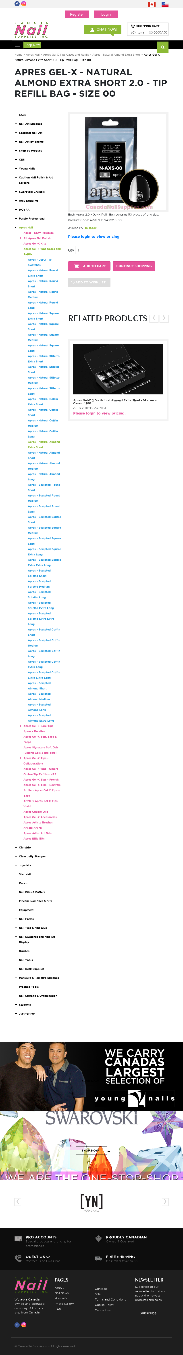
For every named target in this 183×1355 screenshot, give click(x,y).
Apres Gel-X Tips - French (40, 779)
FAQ (58, 1309)
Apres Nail (33, 54)
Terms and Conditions (110, 1299)
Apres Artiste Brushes (38, 822)
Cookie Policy (104, 1304)
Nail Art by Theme (31, 141)
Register (77, 14)
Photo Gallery (64, 1303)
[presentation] (154, 319)
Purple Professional (32, 218)
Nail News (62, 1292)
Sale (98, 1294)
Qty (71, 250)
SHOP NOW (90, 1081)
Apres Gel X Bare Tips (38, 726)
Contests (101, 1288)
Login (106, 14)
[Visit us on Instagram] (24, 1325)
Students (25, 1004)
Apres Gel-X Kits (34, 243)
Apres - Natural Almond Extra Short (116, 54)
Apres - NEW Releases (38, 232)
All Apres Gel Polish (36, 238)
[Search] (162, 47)
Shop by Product (30, 150)
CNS (22, 159)
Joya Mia (25, 865)
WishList (117, 390)
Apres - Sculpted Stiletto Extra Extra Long (41, 619)
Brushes (24, 951)
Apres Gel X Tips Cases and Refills (66, 54)
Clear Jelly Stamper (32, 856)
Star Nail (25, 874)
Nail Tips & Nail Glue (33, 927)
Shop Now (32, 45)
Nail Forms (26, 918)
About (59, 1287)
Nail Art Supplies (30, 123)
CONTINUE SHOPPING (134, 266)
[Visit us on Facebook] (18, 1325)
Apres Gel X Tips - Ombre (40, 768)
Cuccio (23, 883)
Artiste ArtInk (32, 827)
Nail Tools (26, 960)
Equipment (26, 910)
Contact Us (102, 1310)
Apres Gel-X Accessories (40, 817)
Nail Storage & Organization (38, 995)
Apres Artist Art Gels (37, 833)
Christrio (25, 847)
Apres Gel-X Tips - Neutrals (41, 784)
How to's (61, 1298)
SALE (22, 114)
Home (18, 54)
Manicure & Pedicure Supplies (39, 977)
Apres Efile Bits (34, 838)
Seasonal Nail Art (30, 132)
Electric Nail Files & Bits (35, 901)
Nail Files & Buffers (32, 892)
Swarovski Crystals (32, 191)
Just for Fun (27, 1013)
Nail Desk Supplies (31, 969)
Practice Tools (29, 986)
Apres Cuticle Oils (35, 811)
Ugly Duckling (28, 200)
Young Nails (27, 168)
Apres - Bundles (34, 731)
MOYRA (24, 209)
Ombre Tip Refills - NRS (39, 774)
